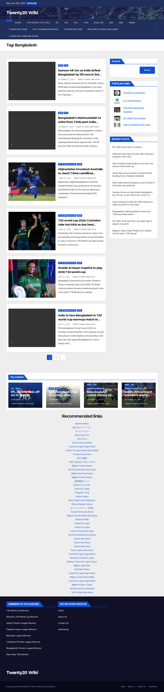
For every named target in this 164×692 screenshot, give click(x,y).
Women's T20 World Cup (95, 388)
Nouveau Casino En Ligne (82, 558)
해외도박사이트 (82, 435)
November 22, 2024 (20, 400)
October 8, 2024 (66, 127)
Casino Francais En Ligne (82, 531)
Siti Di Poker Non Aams (82, 592)
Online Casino (82, 496)
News (132, 22)
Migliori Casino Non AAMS (82, 577)
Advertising (63, 629)
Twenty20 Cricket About (134, 93)
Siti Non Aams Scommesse (82, 588)
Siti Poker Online (82, 569)
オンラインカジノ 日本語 (82, 508)
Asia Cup (99, 22)
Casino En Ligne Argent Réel (82, 447)
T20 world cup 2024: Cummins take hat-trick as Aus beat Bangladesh (79, 224)
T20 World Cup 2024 (38, 22)
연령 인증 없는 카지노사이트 (82, 462)
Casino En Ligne (18, 29)
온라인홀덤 (82, 458)
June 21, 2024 (65, 229)
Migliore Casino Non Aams (103, 29)
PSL (76, 22)
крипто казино (82, 423)
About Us (62, 617)
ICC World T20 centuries (134, 118)
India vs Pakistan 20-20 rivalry (137, 125)
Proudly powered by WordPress (18, 687)
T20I (86, 22)
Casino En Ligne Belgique (23, 36)
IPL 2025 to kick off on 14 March (127, 147)
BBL (121, 22)
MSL (111, 22)
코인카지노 (82, 439)
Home (18, 22)
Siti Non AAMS (82, 519)
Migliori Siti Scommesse (82, 473)
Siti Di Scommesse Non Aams (82, 470)
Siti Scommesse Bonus (46, 29)
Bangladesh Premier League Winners (24, 648)
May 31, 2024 (64, 277)
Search (116, 61)
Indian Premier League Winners (21, 623)
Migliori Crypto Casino (82, 585)
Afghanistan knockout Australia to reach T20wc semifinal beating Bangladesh (80, 173)
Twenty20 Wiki (22, 12)
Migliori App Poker (82, 565)
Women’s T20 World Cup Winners (22, 617)
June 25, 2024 (65, 178)
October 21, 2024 (95, 400)
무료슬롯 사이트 (82, 493)
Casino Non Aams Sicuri (82, 512)
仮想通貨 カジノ (82, 481)
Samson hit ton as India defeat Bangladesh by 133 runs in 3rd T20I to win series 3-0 (79, 74)
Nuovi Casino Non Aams (82, 550)
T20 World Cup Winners (17, 610)
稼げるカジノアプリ (82, 427)
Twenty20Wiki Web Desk (89, 79)
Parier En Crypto (82, 489)
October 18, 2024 (133, 400)
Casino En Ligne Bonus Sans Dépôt (82, 450)
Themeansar (50, 687)
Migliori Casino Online (82, 466)
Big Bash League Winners (18, 636)
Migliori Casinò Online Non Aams (82, 516)
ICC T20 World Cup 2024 (67, 164)
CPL (66, 22)
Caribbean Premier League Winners (23, 642)
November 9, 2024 (57, 400)
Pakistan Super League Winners (21, 629)
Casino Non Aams (82, 539)
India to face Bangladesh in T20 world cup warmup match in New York (80, 319)
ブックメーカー (82, 431)
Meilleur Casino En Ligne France (82, 562)
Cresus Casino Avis (82, 454)
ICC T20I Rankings (132, 101)
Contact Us (63, 623)
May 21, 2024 (64, 324)
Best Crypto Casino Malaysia (82, 500)
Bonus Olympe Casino (82, 504)
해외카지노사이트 (82, 485)
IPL (57, 22)
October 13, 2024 (67, 79)
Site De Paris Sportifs (82, 443)
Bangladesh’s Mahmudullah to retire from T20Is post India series (79, 122)
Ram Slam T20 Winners (17, 654)
